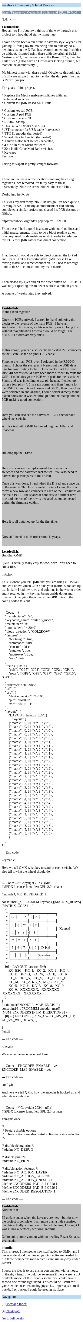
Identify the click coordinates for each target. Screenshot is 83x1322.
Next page (13, 1311)
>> (14, 19)
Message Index (16, 1304)
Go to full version (13, 1318)
